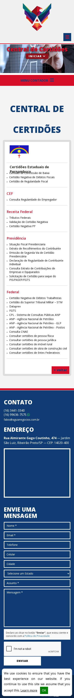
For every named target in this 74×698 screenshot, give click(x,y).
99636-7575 (15, 415)
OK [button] (44, 690)
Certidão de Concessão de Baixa (29, 173)
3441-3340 (14, 410)
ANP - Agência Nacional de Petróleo (31, 319)
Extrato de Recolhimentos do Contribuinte (35, 248)
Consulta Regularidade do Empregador (33, 199)
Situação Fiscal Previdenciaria (27, 244)
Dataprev (15, 306)
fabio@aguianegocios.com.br (21, 419)
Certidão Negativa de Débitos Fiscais (32, 177)
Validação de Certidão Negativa (28, 222)
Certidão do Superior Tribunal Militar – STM (35, 302)
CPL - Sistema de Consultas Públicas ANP (34, 315)
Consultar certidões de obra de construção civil (38, 348)
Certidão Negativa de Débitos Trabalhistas (35, 298)
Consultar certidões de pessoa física (31, 336)
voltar (61, 370)
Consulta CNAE (18, 331)
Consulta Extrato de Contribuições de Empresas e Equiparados (32, 270)
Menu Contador (34, 80)
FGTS (12, 310)
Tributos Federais (20, 217)
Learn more (28, 690)
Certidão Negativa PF (22, 226)
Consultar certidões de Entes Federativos (34, 352)
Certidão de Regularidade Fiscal (28, 181)
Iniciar (36, 56)
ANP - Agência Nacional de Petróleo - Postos (37, 327)
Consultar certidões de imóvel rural (30, 344)
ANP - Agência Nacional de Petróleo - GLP (35, 323)
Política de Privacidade (37, 636)
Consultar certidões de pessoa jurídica (32, 340)
